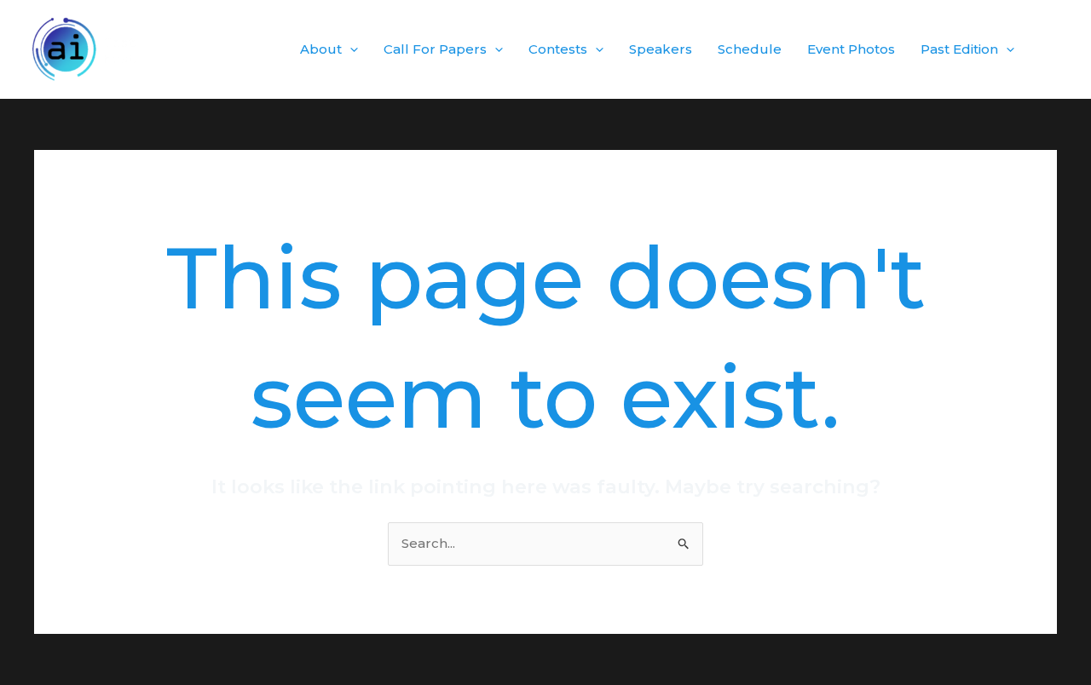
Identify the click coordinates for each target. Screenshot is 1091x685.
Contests (557, 49)
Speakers (660, 49)
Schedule (750, 49)
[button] (350, 49)
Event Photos (851, 49)
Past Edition (959, 49)
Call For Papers (435, 49)
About (321, 49)
